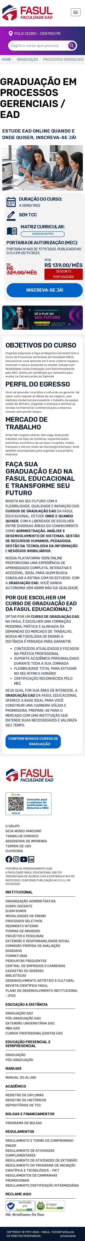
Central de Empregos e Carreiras (35, 966)
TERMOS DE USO (18, 846)
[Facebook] (8, 859)
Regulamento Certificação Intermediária (42, 1185)
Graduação (15, 1055)
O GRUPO (12, 826)
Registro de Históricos (25, 1100)
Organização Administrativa (30, 901)
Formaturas (16, 956)
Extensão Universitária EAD (29, 1023)
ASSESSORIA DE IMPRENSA (26, 841)
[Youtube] (23, 859)
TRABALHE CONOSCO (22, 836)
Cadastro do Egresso (24, 971)
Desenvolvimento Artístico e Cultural (40, 981)
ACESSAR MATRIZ (43, 233)
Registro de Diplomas (24, 1095)
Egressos (13, 951)
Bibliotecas (15, 976)
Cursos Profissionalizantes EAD (34, 1033)
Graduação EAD (19, 1013)
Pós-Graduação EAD (23, 1018)
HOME (6, 59)
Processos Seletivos (23, 921)
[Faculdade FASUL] (29, 778)
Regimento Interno (21, 926)
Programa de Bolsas (23, 1123)
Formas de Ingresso (22, 931)
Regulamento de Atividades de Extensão (41, 1160)
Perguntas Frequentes (25, 961)
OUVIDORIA (14, 851)
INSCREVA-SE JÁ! (44, 290)
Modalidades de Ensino (25, 916)
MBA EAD (12, 1028)
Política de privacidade (68, 1234)
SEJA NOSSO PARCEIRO (23, 831)
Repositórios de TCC (23, 1105)
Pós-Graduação (19, 1060)
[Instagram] (16, 859)
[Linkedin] (31, 859)
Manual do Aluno (20, 1078)
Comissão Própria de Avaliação (32, 946)
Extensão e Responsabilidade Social (37, 941)
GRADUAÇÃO (27, 59)
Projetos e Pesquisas (24, 936)
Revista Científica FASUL (26, 986)
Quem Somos (15, 911)
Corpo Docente (18, 906)
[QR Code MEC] (28, 807)
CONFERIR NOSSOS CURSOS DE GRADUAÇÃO (33, 741)
